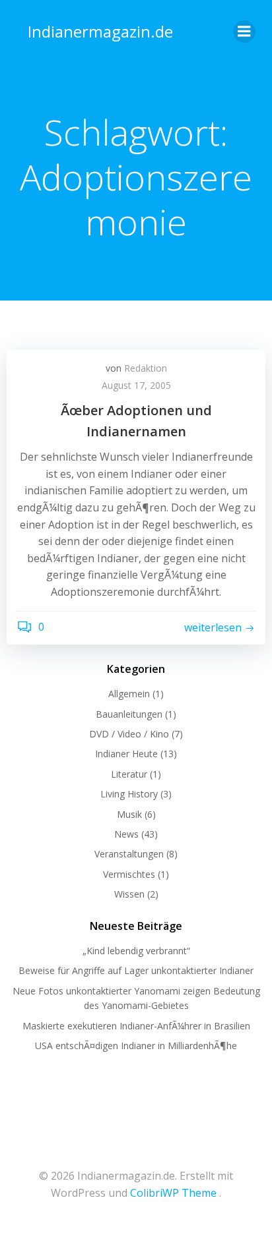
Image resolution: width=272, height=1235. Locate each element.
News (126, 834)
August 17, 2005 (136, 385)
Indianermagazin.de (100, 31)
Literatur (129, 774)
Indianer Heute (126, 753)
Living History (129, 794)
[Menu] (244, 31)
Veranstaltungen (129, 853)
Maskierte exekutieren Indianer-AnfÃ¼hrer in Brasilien (136, 1026)
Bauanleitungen (129, 714)
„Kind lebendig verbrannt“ (136, 950)
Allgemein (129, 693)
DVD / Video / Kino (129, 734)
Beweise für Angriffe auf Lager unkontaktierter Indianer (136, 970)
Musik (129, 814)
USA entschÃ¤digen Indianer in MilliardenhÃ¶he (136, 1045)
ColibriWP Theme (173, 1193)
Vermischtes (129, 874)
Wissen (129, 894)
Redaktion (145, 368)
